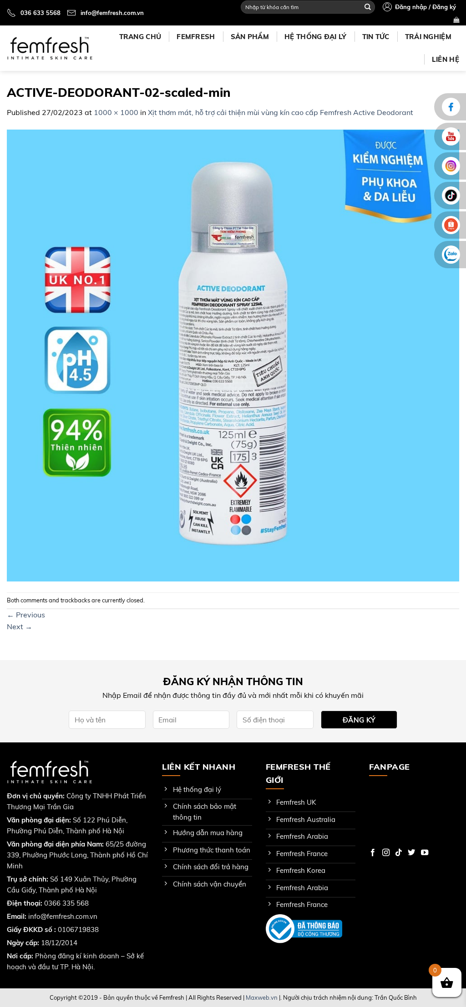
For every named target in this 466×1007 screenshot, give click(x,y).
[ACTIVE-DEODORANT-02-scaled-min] (233, 354)
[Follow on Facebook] (372, 853)
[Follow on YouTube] (424, 853)
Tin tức (376, 36)
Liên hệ (445, 59)
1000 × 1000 (116, 112)
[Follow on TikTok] (398, 853)
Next (19, 626)
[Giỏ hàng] (456, 19)
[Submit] (368, 7)
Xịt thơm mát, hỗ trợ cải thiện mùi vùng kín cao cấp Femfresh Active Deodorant (280, 112)
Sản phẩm (250, 36)
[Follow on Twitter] (411, 853)
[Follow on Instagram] (386, 853)
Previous (26, 614)
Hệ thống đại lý (315, 36)
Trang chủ (140, 36)
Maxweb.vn (262, 997)
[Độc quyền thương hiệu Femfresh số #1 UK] (49, 48)
